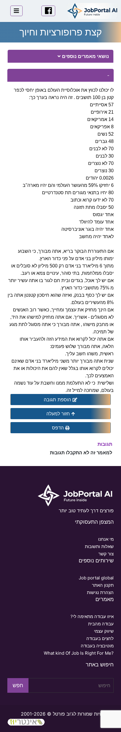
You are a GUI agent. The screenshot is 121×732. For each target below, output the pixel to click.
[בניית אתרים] (26, 721)
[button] (59, 56)
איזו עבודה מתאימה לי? (91, 616)
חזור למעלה (58, 414)
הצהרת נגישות (100, 592)
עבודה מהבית (100, 624)
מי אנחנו (105, 539)
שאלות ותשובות (99, 546)
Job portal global (96, 578)
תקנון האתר (102, 585)
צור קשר (105, 554)
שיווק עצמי (103, 631)
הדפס (58, 428)
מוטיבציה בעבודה (97, 646)
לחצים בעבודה (99, 638)
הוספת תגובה (58, 399)
